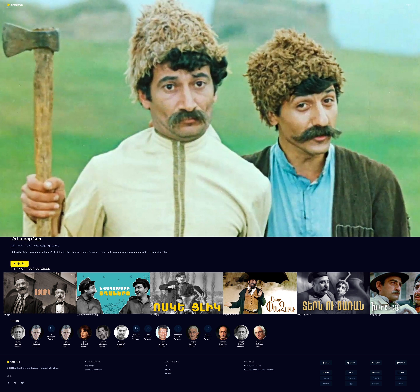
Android (167, 369)
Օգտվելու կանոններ (252, 365)
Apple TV (168, 373)
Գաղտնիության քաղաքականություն (259, 369)
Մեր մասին (89, 365)
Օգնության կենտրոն (93, 369)
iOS (166, 365)
